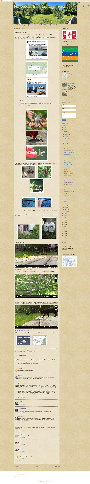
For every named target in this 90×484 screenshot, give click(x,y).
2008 (64, 239)
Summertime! (66, 148)
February (66, 209)
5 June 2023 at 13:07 (21, 412)
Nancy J (19, 416)
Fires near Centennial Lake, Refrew (37, 58)
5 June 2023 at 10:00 (21, 397)
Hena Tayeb (20, 434)
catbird (19, 351)
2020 (64, 217)
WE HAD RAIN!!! (67, 177)
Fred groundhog (18, 269)
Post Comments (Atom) (23, 468)
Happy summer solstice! (68, 164)
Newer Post (16, 466)
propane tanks (32, 351)
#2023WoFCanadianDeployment (24, 100)
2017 (64, 222)
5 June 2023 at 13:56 (21, 422)
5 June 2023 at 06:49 (21, 364)
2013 (64, 229)
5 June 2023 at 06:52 (21, 371)
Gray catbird (17, 300)
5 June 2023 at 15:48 (21, 444)
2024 (64, 129)
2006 (64, 242)
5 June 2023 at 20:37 (21, 458)
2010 (64, 235)
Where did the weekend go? (69, 167)
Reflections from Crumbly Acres (40, 6)
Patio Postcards (21, 358)
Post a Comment (20, 460)
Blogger (50, 481)
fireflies (22, 351)
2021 (64, 215)
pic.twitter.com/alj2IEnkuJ (47, 103)
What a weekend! (67, 180)
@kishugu (40, 103)
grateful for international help (31, 77)
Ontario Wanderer (21, 455)
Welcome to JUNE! (67, 201)
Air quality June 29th (67, 146)
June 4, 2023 (32, 105)
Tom (19, 368)
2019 (64, 219)
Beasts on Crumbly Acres (68, 150)
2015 (64, 226)
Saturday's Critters (67, 158)
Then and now (66, 145)
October (66, 136)
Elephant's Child (21, 426)
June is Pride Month (67, 175)
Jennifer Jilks (26, 269)
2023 (64, 131)
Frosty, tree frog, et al (67, 162)
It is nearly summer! (67, 166)
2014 (64, 228)
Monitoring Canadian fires (37, 74)
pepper (16, 330)
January (66, 211)
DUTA (19, 375)
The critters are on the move (71, 84)
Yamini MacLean (21, 408)
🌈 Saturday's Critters (68, 184)
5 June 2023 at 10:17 (21, 404)
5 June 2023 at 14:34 (21, 430)
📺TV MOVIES (32, 25)
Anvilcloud (20, 401)
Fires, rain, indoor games (68, 182)
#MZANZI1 (28, 102)
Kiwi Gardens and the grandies (69, 169)
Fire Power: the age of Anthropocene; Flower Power (69, 196)
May (65, 204)
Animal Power (66, 193)
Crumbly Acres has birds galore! (69, 199)
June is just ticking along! (68, 173)
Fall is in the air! (70, 91)
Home (37, 466)
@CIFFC (33, 103)
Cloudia (19, 441)
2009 (64, 237)
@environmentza (28, 103)
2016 (64, 224)
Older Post (57, 466)
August (66, 140)
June (65, 143)
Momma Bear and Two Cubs (69, 191)
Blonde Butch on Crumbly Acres (69, 152)
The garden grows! (67, 178)
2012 (64, 231)
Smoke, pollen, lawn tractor (69, 189)
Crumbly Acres (66, 160)
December (66, 132)
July (65, 141)
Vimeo (31, 269)
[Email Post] (28, 350)
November (66, 134)
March (66, 207)
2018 (64, 220)
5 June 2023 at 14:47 (21, 437)
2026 (64, 125)
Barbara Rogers (21, 383)
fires (24, 351)
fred (26, 351)
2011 (64, 233)
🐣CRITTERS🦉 (20, 25)
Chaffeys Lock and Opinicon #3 (71, 74)
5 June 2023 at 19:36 (21, 451)
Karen (45, 37)
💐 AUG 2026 (43, 25)
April (66, 205)
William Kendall (21, 448)
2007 (64, 240)
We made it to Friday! (68, 186)
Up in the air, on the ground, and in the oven (70, 156)
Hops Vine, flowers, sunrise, (69, 187)
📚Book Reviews (54, 25)
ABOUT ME (16, 476)
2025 (64, 127)
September (66, 138)
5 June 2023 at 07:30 (21, 380)
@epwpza (37, 103)
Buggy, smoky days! (67, 154)
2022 (64, 213)
